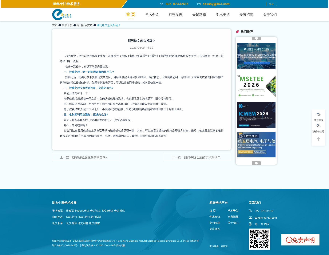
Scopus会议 (82, 210)
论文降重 (94, 223)
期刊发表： (58, 216)
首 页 (130, 14)
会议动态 (199, 15)
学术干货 (223, 15)
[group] (256, 56)
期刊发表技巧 (85, 25)
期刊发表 (175, 15)
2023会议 (107, 210)
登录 (271, 3)
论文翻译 (71, 223)
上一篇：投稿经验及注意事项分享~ (84, 157)
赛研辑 (224, 246)
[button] (256, 38)
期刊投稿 (95, 216)
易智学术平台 (218, 202)
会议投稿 (119, 210)
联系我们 (255, 202)
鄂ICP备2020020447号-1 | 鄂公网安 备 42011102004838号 (84, 245)
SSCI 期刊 (83, 216)
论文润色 (83, 223)
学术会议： (58, 210)
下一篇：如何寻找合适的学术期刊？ (196, 157)
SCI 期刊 (71, 216)
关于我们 (270, 15)
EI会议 (70, 210)
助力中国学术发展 (64, 202)
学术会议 (152, 15)
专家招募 (246, 15)
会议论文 (95, 210)
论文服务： (58, 223)
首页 (54, 25)
